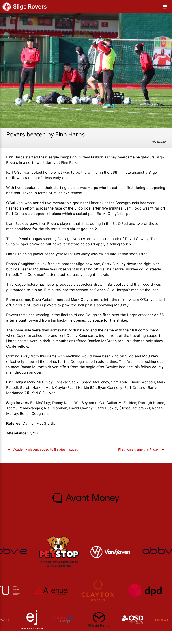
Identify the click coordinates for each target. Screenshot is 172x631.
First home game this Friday (141, 449)
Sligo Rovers (30, 6)
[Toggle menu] (165, 7)
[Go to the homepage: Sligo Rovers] (6, 6)
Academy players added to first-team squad (42, 449)
